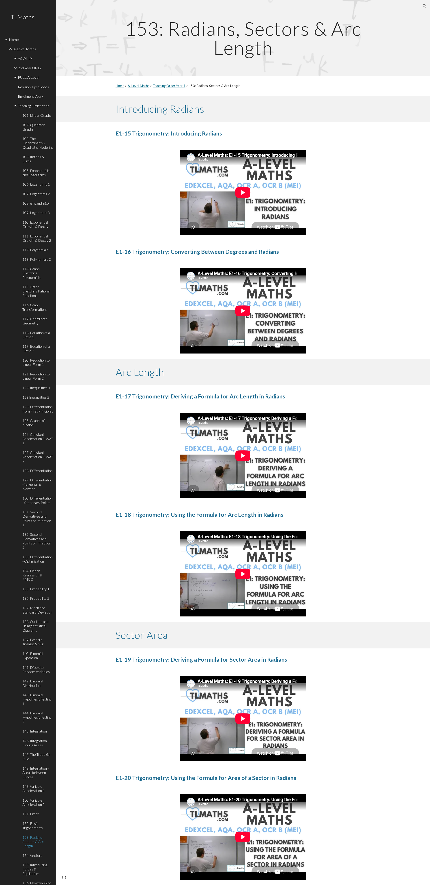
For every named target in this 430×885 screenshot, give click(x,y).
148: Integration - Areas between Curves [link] (35, 772)
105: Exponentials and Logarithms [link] (35, 172)
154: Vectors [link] (32, 855)
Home (120, 86)
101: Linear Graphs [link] (37, 115)
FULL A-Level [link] (28, 77)
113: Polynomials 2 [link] (36, 259)
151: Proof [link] (30, 814)
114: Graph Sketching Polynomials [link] (31, 273)
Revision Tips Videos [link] (33, 87)
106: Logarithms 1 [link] (36, 184)
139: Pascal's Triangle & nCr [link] (32, 641)
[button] (424, 6)
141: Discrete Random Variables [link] (36, 669)
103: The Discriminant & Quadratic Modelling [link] (37, 142)
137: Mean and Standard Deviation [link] (37, 610)
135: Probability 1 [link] (35, 589)
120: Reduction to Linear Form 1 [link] (36, 362)
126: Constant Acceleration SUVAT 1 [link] (37, 438)
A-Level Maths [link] (24, 49)
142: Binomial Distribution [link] (32, 683)
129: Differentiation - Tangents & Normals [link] (37, 484)
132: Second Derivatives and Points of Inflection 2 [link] (36, 540)
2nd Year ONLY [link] (29, 68)
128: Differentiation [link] (37, 470)
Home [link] (14, 39)
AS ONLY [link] (25, 58)
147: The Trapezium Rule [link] (37, 756)
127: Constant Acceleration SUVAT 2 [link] (37, 456)
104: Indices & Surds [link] (33, 159)
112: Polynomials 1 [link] (36, 250)
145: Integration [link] (34, 731)
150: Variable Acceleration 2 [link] (33, 802)
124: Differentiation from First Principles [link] (37, 408)
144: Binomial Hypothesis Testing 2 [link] (36, 717)
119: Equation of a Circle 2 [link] (36, 348)
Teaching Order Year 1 (169, 86)
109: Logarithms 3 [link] (36, 212)
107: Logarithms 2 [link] (36, 194)
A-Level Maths (138, 86)
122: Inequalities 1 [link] (36, 387)
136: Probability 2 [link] (35, 598)
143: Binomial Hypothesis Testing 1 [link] (36, 699)
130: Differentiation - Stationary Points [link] (37, 500)
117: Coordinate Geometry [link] (34, 321)
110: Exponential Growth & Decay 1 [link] (36, 224)
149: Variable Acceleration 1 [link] (33, 788)
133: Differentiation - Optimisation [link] (37, 559)
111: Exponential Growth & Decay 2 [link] (36, 238)
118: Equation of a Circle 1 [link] (36, 334)
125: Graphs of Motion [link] (33, 422)
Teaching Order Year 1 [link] (35, 106)
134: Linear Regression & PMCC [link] (32, 575)
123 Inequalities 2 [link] (35, 397)
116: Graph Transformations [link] (34, 307)
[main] (243, 38)
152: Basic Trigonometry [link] (32, 825)
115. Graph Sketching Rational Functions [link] (36, 291)
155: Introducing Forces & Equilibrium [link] (34, 869)
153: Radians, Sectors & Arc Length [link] (33, 841)
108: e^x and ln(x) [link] (35, 203)
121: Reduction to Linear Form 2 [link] (36, 376)
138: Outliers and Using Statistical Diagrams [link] (35, 625)
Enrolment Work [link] (30, 96)
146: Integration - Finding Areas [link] (35, 743)
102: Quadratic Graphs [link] (33, 127)
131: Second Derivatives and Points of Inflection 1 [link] (36, 518)
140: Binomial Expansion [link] (32, 655)
